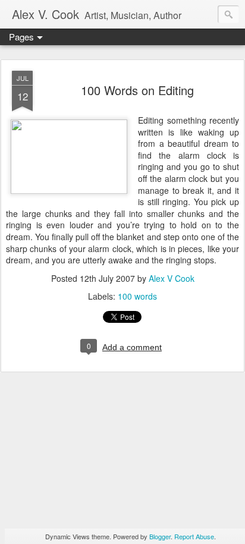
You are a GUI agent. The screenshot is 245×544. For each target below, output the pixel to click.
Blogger (160, 536)
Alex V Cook (171, 278)
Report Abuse (194, 536)
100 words (137, 296)
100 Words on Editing (137, 90)
